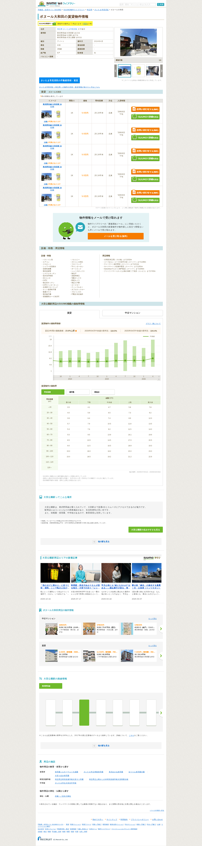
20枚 (46, 121)
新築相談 (73, 829)
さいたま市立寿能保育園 (93, 772)
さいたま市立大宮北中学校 (65, 783)
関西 (68, 831)
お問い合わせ (157, 819)
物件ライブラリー (104, 829)
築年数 (71, 392)
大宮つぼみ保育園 (62, 776)
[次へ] (161, 629)
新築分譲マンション (117, 824)
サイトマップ (111, 819)
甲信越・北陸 (56, 831)
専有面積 (47, 392)
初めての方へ (97, 819)
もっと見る (152, 619)
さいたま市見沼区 (101, 10)
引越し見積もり (83, 829)
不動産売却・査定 (63, 829)
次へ (161, 713)
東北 (45, 831)
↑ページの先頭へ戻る (157, 810)
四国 (72, 831)
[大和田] (101, 713)
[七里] (118, 713)
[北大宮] (67, 713)
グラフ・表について (153, 324)
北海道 (40, 831)
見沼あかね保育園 (116, 772)
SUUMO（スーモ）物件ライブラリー (56, 3)
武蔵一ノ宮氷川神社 (63, 796)
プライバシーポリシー (140, 819)
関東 (49, 831)
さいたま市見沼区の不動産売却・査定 (59, 80)
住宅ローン (93, 829)
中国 (76, 831)
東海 (63, 831)
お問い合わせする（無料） (145, 109)
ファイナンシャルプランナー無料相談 (124, 829)
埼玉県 (89, 10)
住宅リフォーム (50, 829)
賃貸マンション (75, 824)
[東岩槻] (151, 713)
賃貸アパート (86, 824)
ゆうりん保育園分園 (137, 772)
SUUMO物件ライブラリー (74, 10)
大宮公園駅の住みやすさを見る (145, 530)
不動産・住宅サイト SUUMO (49, 10)
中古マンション (130, 824)
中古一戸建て (151, 824)
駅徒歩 (97, 392)
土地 (158, 824)
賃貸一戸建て (96, 824)
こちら (131, 735)
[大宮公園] (84, 713)
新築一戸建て (141, 824)
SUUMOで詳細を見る (145, 117)
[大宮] (51, 713)
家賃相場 (106, 824)
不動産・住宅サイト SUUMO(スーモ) (50, 824)
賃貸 (85, 24)
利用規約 (124, 819)
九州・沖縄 (83, 831)
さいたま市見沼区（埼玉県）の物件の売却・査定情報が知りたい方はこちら (69, 87)
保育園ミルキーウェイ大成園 (66, 772)
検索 (162, 4)
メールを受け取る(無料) (116, 236)
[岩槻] (134, 713)
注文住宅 (41, 829)
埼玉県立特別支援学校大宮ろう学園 (69, 779)
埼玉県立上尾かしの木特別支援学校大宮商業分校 (108, 779)
